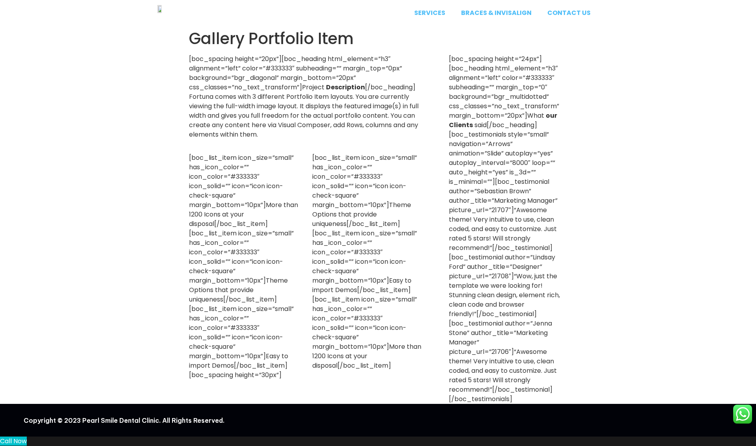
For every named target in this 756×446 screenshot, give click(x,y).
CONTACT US (569, 12)
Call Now (13, 441)
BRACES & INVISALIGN (496, 12)
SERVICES (429, 12)
